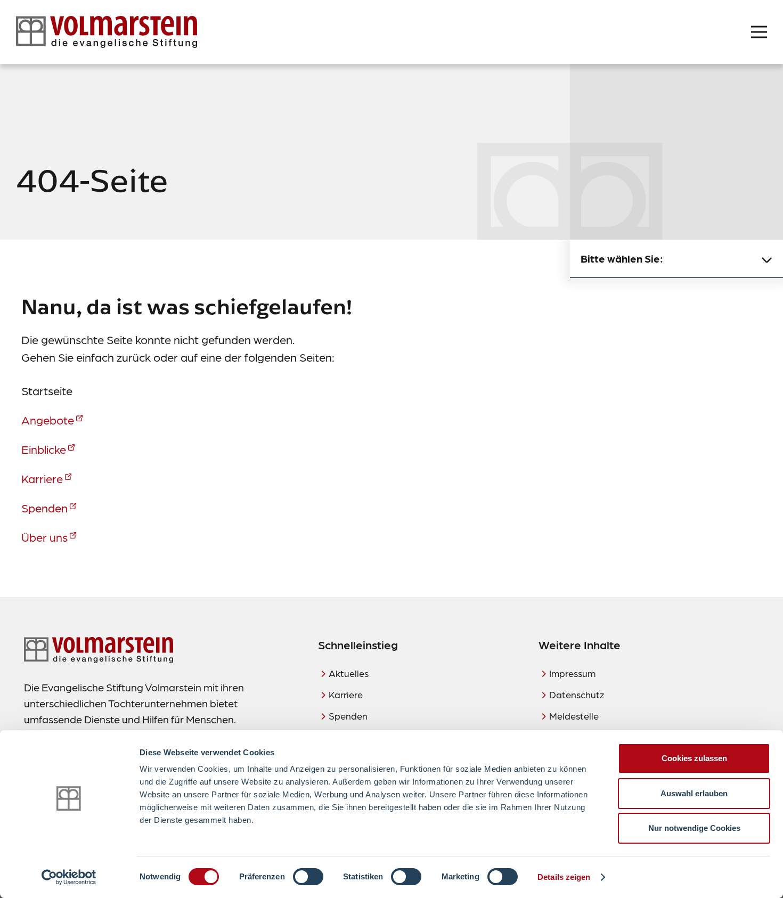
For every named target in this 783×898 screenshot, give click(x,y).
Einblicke (43, 449)
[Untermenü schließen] (767, 259)
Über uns (44, 536)
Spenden (44, 507)
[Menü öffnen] (759, 32)
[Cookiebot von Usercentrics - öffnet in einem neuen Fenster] (69, 877)
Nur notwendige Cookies (694, 827)
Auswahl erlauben (694, 793)
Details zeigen (563, 876)
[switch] (308, 876)
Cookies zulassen (694, 758)
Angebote (47, 419)
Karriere (42, 478)
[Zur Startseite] (106, 32)
